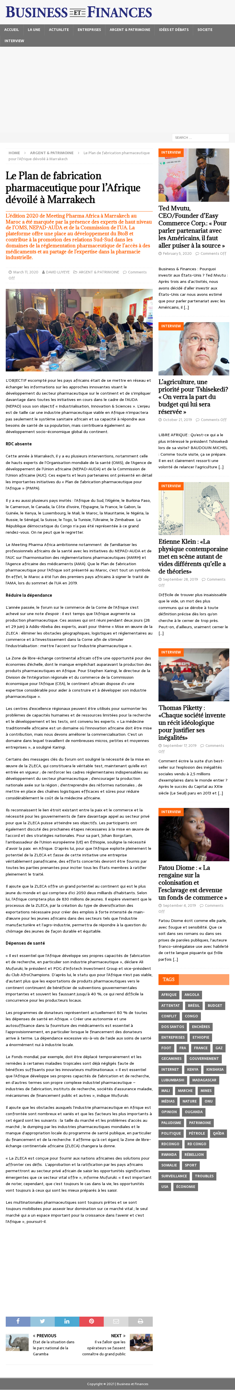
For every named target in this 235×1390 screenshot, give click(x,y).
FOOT (166, 1048)
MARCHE (185, 1091)
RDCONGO (170, 1144)
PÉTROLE (197, 1133)
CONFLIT (169, 1016)
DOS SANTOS (172, 1027)
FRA (182, 1048)
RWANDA (169, 1155)
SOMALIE (169, 1165)
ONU (209, 1101)
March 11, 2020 (25, 272)
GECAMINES (171, 1059)
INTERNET (170, 1069)
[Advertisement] (117, 90)
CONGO (191, 1016)
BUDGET (215, 1006)
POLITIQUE (171, 1133)
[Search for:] (200, 137)
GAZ (219, 1048)
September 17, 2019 (180, 746)
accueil (11, 30)
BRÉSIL (194, 1006)
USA (164, 1187)
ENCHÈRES (201, 1027)
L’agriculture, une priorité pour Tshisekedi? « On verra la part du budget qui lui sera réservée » (193, 397)
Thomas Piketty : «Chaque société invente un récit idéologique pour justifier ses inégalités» (192, 722)
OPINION (169, 1112)
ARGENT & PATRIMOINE (130, 30)
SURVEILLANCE (174, 1176)
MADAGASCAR (204, 1080)
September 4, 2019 (179, 905)
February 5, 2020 (177, 253)
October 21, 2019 (177, 420)
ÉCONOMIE (185, 1187)
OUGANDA (194, 1112)
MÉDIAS (168, 1101)
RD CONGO (196, 1144)
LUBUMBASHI (172, 1080)
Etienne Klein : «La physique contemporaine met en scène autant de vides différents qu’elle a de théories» (193, 556)
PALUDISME (171, 1123)
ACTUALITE (59, 30)
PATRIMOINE (200, 1123)
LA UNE (34, 30)
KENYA (192, 1069)
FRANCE (200, 1048)
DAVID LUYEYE (58, 272)
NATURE (190, 1101)
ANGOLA (192, 995)
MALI (165, 1091)
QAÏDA (218, 1133)
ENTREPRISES (89, 30)
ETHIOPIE (201, 1037)
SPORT (191, 1165)
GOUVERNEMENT (204, 1059)
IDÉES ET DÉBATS (174, 30)
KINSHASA (215, 1069)
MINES (206, 1091)
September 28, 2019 (180, 579)
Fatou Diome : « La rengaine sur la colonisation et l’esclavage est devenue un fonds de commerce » (192, 882)
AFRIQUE (169, 995)
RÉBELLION (194, 1155)
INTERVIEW (14, 41)
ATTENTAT (170, 1006)
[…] (186, 307)
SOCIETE (204, 30)
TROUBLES (204, 1176)
